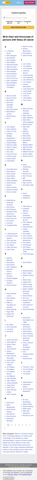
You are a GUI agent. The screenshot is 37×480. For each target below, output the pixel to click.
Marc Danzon (27, 115)
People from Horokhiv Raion (12, 445)
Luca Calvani (27, 93)
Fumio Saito (11, 249)
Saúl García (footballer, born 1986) (28, 320)
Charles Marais (11, 143)
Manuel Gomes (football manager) (28, 111)
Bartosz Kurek (11, 96)
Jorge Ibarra (11, 385)
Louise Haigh (27, 91)
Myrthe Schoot (28, 156)
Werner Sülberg (28, 406)
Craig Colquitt (11, 158)
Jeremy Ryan (11, 360)
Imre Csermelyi (12, 327)
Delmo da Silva (12, 187)
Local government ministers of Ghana (15, 452)
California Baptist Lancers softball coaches (17, 440)
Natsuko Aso (27, 174)
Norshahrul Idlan (28, 185)
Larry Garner (27, 64)
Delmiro (9, 185)
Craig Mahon (11, 161)
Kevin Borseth (11, 416)
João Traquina (11, 394)
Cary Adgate (11, 127)
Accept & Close (8, 478)
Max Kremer (27, 138)
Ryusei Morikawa (28, 309)
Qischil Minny (27, 262)
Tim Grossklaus (28, 369)
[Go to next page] (4, 428)
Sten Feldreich (28, 334)
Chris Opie (10, 152)
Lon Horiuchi (27, 82)
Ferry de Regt (11, 243)
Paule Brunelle (28, 227)
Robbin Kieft (27, 282)
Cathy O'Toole (11, 131)
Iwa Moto (10, 331)
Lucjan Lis (26, 96)
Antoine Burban (12, 74)
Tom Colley (27, 371)
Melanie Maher (28, 145)
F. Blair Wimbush (12, 234)
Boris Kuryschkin (12, 109)
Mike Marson (27, 149)
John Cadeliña (11, 378)
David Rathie (11, 176)
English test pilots (9, 443)
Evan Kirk (10, 223)
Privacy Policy (13, 474)
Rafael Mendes (28, 271)
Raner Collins (27, 273)
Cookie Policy (26, 474)
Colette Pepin (11, 156)
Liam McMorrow (28, 80)
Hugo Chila (10, 312)
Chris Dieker (11, 149)
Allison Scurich (11, 67)
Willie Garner (27, 409)
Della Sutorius (11, 183)
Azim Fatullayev (12, 80)
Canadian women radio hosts (22, 449)
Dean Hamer (11, 178)
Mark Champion (28, 118)
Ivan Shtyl (10, 329)
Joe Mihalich (11, 376)
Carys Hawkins (11, 129)
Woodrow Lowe (28, 415)
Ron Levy (26, 298)
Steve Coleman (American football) (28, 338)
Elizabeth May (11, 216)
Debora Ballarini (12, 180)
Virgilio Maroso (28, 382)
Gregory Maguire (12, 278)
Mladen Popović (28, 152)
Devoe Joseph (11, 192)
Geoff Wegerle (12, 267)
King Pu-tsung (27, 46)
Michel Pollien (27, 147)
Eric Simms (10, 221)
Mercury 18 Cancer (21, 434)
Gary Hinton (10, 262)
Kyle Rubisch (27, 53)
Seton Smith (27, 329)
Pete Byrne (27, 233)
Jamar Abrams (11, 342)
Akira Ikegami (11, 60)
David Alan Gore (12, 169)
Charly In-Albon (12, 147)
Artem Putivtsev (12, 78)
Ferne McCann (11, 240)
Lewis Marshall (28, 77)
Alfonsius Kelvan (12, 65)
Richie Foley (27, 280)
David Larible (11, 174)
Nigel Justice (27, 183)
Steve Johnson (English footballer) (28, 345)
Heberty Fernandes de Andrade (11, 305)
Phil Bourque (27, 245)
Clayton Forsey (12, 154)
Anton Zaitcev (11, 76)
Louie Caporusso (28, 89)
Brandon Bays (11, 116)
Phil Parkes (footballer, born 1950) (28, 249)
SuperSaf (26, 349)
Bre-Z (8, 118)
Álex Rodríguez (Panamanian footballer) (12, 85)
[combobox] (18, 18)
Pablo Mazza (27, 206)
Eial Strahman (11, 209)
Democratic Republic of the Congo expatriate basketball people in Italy (18, 447)
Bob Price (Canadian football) (10, 105)
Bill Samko (10, 100)
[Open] (32, 17)
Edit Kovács (11, 207)
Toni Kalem (26, 374)
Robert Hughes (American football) (28, 291)
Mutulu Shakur (27, 154)
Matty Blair (26, 136)
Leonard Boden (28, 75)
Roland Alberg (27, 296)
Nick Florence (27, 176)
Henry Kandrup (11, 309)
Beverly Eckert (12, 98)
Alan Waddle (11, 62)
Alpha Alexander (12, 69)
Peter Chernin (27, 236)
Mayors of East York (23, 443)
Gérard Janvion (12, 285)
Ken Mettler (11, 414)
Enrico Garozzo (12, 218)
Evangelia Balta (12, 225)
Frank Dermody (12, 247)
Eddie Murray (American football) (11, 202)
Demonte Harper (12, 190)
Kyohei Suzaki (27, 55)
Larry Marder (27, 66)
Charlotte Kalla (12, 145)
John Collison (11, 381)
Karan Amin (10, 403)
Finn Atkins (10, 245)
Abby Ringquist (12, 55)
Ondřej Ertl (26, 198)
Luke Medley (27, 98)
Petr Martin (27, 243)
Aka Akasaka (11, 58)
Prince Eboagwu (28, 254)
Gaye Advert (11, 265)
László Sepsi (27, 100)
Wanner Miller (27, 404)
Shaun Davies (27, 331)
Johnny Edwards (12, 383)
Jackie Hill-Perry (12, 340)
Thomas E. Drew (28, 367)
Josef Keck (11, 387)
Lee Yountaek (27, 68)
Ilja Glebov (10, 325)
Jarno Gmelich (11, 349)
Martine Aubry (27, 124)
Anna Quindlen (11, 71)
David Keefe (11, 171)
